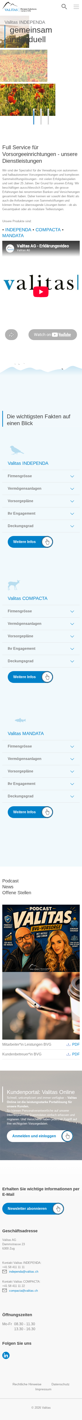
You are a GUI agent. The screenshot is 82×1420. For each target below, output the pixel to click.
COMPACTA (48, 229)
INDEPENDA (18, 229)
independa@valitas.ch (23, 1271)
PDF (76, 1044)
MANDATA (13, 235)
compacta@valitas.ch (23, 1290)
